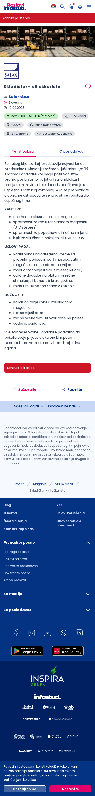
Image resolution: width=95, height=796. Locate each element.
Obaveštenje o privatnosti (68, 523)
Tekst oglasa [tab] (23, 151)
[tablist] (47, 152)
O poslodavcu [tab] (71, 151)
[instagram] (31, 634)
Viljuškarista (64, 484)
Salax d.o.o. (19, 96)
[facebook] (15, 634)
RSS (59, 505)
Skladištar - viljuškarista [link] (47, 490)
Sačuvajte (27, 389)
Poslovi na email (16, 559)
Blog (7, 505)
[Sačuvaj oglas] (87, 87)
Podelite (74, 389)
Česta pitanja (15, 521)
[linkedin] (79, 634)
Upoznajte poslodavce (21, 566)
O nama (10, 513)
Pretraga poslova (17, 552)
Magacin (39, 484)
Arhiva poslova (15, 580)
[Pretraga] (62, 6)
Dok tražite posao (17, 573)
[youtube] (47, 634)
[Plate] (71, 6)
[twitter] (63, 634)
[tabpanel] (47, 258)
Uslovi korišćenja (70, 513)
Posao (19, 484)
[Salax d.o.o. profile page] (15, 71)
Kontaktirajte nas (19, 529)
